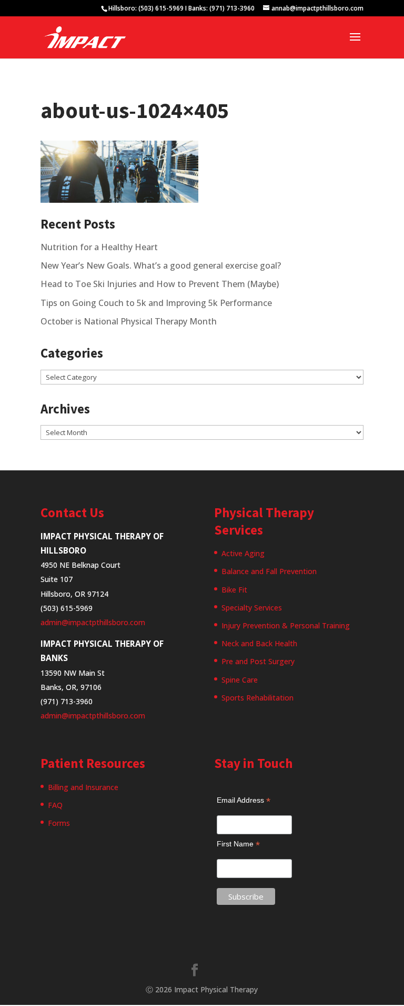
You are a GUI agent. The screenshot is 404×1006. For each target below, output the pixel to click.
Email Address (243, 800)
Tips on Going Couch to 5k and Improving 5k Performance (156, 303)
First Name (238, 844)
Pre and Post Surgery (258, 661)
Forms (59, 823)
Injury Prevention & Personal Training (285, 625)
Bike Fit (234, 590)
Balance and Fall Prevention (269, 571)
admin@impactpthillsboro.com (93, 622)
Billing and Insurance (83, 787)
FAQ (55, 805)
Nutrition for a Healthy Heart (99, 247)
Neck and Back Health (259, 643)
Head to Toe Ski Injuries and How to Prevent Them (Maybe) (160, 284)
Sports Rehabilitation (257, 698)
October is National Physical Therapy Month (129, 321)
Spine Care (239, 680)
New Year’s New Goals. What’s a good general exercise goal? (161, 265)
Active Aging (243, 553)
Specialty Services (251, 608)
